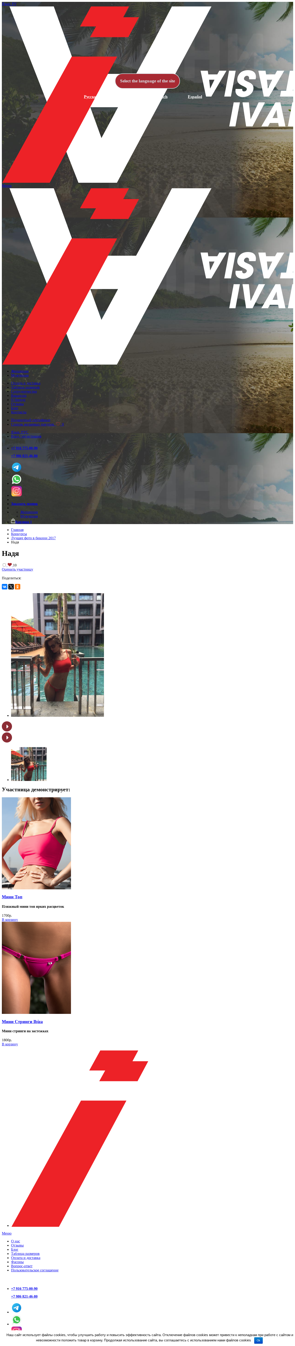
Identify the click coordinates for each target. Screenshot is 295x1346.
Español (195, 96)
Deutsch (160, 96)
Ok (258, 1340)
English (126, 96)
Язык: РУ (9, 4)
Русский (91, 96)
